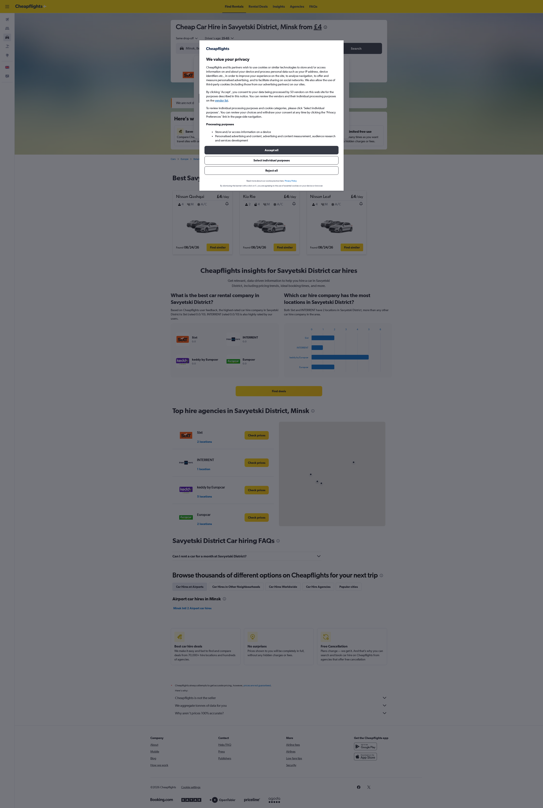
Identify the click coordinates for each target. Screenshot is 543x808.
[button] (271, 150)
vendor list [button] (221, 100)
